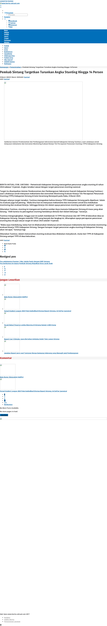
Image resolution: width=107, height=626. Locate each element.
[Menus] (0, 5)
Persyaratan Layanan (12, 622)
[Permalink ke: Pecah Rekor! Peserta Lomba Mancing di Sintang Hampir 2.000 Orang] (12, 323)
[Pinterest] (5, 250)
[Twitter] (5, 248)
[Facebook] (5, 246)
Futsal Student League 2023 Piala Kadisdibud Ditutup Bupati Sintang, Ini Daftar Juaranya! (37, 311)
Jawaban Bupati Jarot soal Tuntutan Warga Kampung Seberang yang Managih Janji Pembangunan (41, 353)
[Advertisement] (53, 165)
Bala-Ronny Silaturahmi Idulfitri (16, 297)
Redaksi (7, 618)
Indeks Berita (9, 620)
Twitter (13, 23)
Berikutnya (8, 405)
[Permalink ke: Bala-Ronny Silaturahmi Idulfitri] (12, 295)
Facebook (13, 21)
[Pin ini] (5, 271)
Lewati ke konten (6, 1)
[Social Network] (5, 19)
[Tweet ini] (5, 269)
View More (4, 415)
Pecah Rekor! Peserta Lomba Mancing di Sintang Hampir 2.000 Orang (30, 325)
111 (5, 403)
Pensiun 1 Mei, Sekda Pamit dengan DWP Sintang (25, 261)
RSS (11, 27)
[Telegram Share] (5, 273)
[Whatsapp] (5, 275)
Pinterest (13, 25)
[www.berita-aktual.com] (10, 3)
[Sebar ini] (4, 267)
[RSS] (5, 252)
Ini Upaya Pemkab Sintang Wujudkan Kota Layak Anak (26, 263)
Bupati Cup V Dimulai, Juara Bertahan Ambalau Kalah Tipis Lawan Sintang (31, 339)
